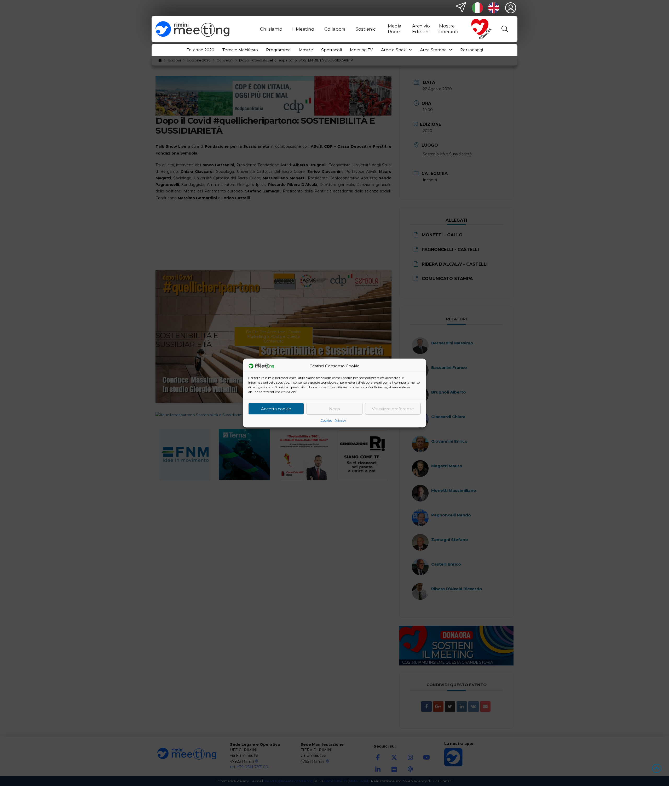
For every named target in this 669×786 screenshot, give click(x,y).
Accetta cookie (276, 408)
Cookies (326, 420)
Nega (334, 408)
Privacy (340, 420)
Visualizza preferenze (393, 408)
